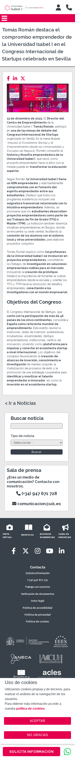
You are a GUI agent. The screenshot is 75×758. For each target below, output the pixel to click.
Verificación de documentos (37, 594)
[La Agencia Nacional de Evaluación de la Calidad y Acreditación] (21, 659)
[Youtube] (49, 551)
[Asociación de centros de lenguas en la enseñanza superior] (50, 675)
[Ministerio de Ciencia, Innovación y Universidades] (27, 641)
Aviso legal (37, 600)
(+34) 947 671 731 (37, 580)
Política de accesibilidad (37, 607)
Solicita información (38, 573)
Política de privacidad (38, 614)
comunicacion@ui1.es (38, 503)
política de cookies (30, 708)
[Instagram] (37, 551)
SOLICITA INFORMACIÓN (31, 752)
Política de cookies (37, 621)
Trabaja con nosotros (37, 587)
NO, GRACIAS (37, 735)
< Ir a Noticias (20, 403)
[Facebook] (9, 78)
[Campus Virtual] (58, 7)
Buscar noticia (27, 418)
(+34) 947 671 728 (39, 493)
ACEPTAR (37, 721)
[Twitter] (24, 78)
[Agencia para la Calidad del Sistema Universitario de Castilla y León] (51, 659)
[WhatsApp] (67, 751)
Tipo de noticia (22, 436)
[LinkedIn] (16, 78)
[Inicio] (27, 8)
